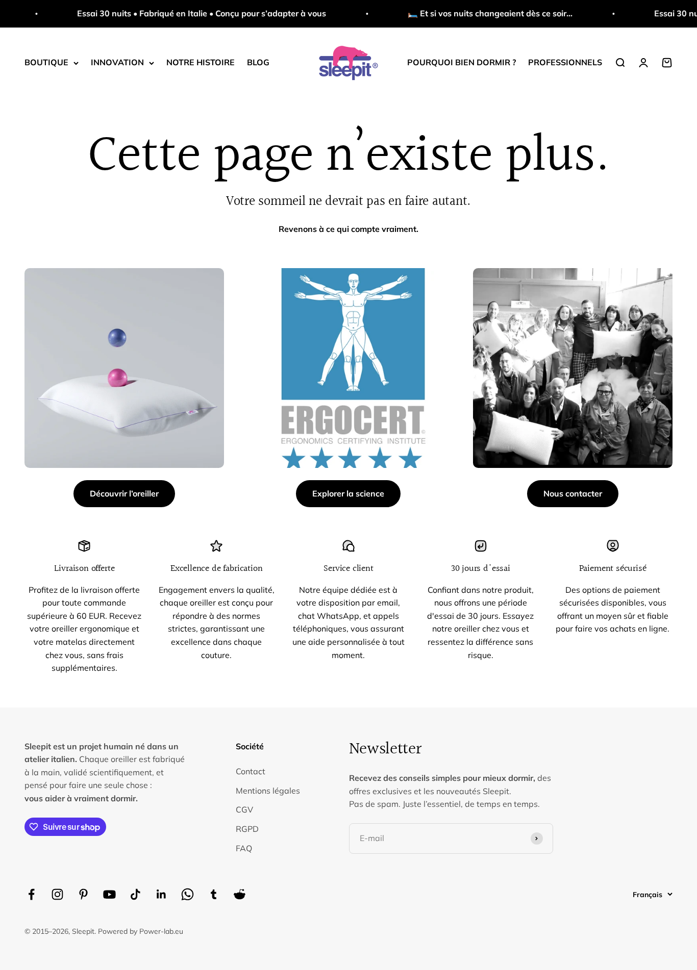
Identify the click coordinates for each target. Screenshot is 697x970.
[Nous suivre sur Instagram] (57, 894)
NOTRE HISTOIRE (200, 62)
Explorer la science (348, 493)
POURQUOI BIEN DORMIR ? (461, 62)
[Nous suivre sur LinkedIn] (161, 894)
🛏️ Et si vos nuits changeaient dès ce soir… (471, 13)
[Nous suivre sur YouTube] (109, 894)
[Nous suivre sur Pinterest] (83, 894)
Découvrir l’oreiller (124, 493)
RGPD (247, 829)
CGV (244, 809)
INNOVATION (117, 62)
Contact (250, 771)
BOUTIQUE (46, 62)
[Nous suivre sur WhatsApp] (187, 894)
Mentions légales (268, 790)
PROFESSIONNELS (565, 62)
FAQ (244, 848)
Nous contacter (572, 493)
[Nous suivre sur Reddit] (239, 894)
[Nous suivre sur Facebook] (31, 894)
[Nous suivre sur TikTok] (135, 894)
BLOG (258, 62)
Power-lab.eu (161, 931)
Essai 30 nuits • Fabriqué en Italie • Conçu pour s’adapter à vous (182, 13)
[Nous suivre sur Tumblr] (213, 894)
